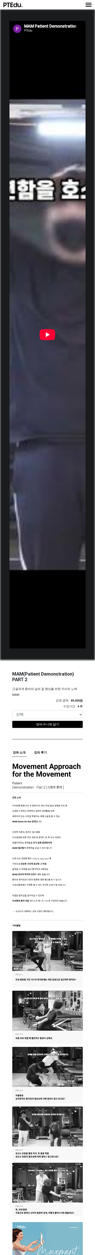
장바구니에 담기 (47, 724)
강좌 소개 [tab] (19, 752)
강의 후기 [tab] (40, 752)
